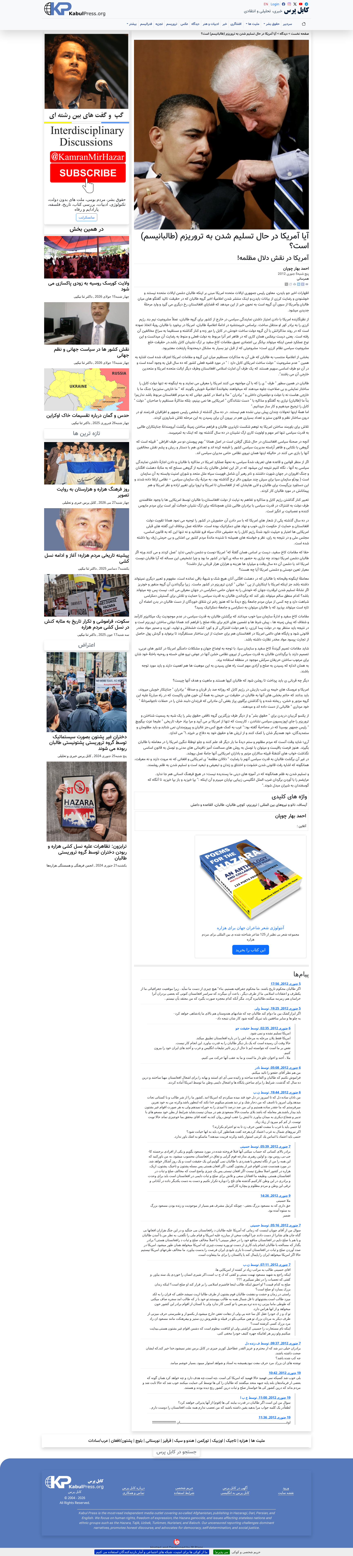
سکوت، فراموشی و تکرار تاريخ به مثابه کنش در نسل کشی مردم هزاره (86, 624)
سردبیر (287, 24)
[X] (286, 284)
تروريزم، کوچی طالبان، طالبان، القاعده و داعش (224, 805)
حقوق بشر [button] (272, 24)
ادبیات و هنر (211, 24)
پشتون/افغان (121, 1441)
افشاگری (235, 24)
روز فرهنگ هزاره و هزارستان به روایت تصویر (93, 492)
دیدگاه (195, 24)
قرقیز (167, 1441)
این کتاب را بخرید (251, 949)
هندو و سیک (184, 1441)
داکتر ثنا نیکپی (83, 296)
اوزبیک (217, 1441)
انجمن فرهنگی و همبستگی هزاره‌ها (70, 865)
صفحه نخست (300, 34)
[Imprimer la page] (294, 284)
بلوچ (139, 1441)
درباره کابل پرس (133, 1488)
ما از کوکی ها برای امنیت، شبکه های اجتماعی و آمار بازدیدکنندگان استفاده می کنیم (152, 1552)
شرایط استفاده (184, 1492)
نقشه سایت (286, 1492)
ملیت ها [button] (253, 24)
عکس (184, 24)
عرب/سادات (98, 1441)
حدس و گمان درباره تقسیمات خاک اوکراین (87, 416)
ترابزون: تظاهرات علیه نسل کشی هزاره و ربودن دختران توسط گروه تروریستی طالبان (87, 852)
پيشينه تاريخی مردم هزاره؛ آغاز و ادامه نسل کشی (87, 558)
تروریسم (171, 24)
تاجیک (231, 1441)
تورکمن (203, 1441)
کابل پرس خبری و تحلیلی (79, 502)
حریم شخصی (184, 1488)
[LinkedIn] (298, 284)
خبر (224, 24)
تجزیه (159, 24)
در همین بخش (87, 229)
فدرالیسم (146, 24)
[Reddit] (290, 284)
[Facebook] (302, 284)
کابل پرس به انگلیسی (235, 1492)
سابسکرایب (87, 217)
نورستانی (153, 1441)
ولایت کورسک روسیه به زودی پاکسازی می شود (88, 286)
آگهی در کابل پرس (235, 1488)
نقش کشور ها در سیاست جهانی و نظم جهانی (91, 352)
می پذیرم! (221, 1552)
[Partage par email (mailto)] (306, 284)
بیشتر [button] (132, 24)
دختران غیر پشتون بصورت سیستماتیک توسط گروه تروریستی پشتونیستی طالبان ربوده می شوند (88, 743)
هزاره (243, 1441)
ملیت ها (258, 1441)
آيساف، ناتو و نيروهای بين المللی (283, 805)
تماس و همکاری (133, 1492)
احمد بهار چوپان (296, 268)
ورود (286, 1488)
